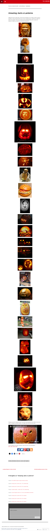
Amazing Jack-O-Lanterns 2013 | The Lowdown (19, 498)
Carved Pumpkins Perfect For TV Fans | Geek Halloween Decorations (22, 492)
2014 (16, 446)
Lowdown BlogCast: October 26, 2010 (9, 469)
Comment (37, 517)
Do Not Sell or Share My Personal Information (17, 526)
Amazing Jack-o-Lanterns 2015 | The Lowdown (19, 501)
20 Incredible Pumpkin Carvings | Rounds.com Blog (20, 480)
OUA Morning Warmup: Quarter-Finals (41, 469)
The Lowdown (46, 1)
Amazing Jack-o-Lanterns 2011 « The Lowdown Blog (20, 483)
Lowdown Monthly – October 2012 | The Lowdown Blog (20, 489)
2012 (11, 446)
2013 (14, 446)
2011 (9, 446)
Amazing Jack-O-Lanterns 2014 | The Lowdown (19, 495)
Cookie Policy (19, 529)
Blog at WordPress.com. (5, 526)
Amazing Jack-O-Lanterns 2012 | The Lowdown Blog (20, 486)
